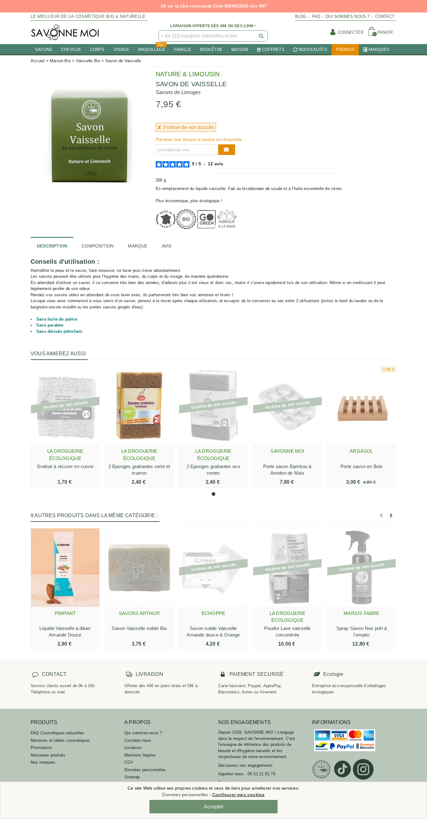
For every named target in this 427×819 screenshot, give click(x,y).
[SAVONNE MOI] (65, 32)
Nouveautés (313, 49)
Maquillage (151, 48)
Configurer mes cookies (238, 794)
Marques (379, 49)
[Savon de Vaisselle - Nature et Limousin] (88, 135)
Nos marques (43, 762)
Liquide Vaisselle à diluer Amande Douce (65, 631)
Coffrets (273, 49)
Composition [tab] (97, 245)
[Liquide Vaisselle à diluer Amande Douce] (65, 567)
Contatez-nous (138, 740)
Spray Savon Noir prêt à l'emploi (361, 631)
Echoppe (213, 613)
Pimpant (65, 613)
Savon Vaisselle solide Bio (139, 628)
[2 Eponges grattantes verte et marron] (139, 406)
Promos (345, 49)
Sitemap (132, 777)
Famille (182, 49)
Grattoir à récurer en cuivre (65, 466)
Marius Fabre (361, 613)
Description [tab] (52, 245)
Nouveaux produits (48, 755)
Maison (239, 49)
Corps (97, 49)
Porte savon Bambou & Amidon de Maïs (287, 470)
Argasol (361, 451)
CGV (128, 762)
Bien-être (211, 49)
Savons (43, 49)
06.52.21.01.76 (261, 774)
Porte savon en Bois (361, 466)
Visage (121, 49)
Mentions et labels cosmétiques (60, 740)
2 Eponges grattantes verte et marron (139, 470)
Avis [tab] (167, 245)
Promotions (41, 747)
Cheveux (71, 49)
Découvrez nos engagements (245, 765)
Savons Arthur (139, 613)
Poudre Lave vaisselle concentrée (287, 631)
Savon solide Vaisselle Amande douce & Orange (213, 631)
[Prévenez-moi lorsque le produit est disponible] (226, 149)
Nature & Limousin (187, 74)
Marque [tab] (137, 245)
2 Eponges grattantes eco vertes (213, 470)
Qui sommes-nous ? (143, 733)
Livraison (132, 747)
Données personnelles (145, 769)
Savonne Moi (287, 451)
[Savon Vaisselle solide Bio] (139, 567)
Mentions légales (140, 755)
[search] (262, 36)
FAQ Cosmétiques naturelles (57, 733)
